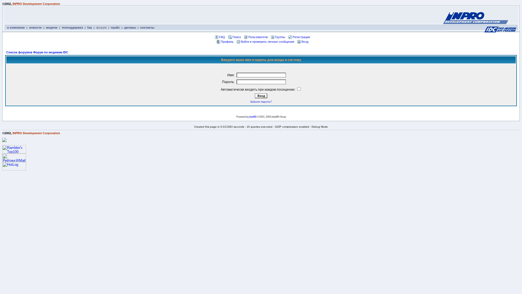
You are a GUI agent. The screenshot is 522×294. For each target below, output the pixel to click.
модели (51, 27)
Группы (280, 37)
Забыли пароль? (261, 101)
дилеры (130, 27)
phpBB (252, 116)
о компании (16, 27)
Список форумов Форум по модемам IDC (37, 52)
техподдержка (72, 27)
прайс (115, 27)
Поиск (236, 37)
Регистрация (301, 37)
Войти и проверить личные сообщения (267, 41)
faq (89, 27)
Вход (305, 41)
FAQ (222, 37)
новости (35, 27)
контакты (147, 27)
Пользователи (258, 37)
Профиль (227, 41)
